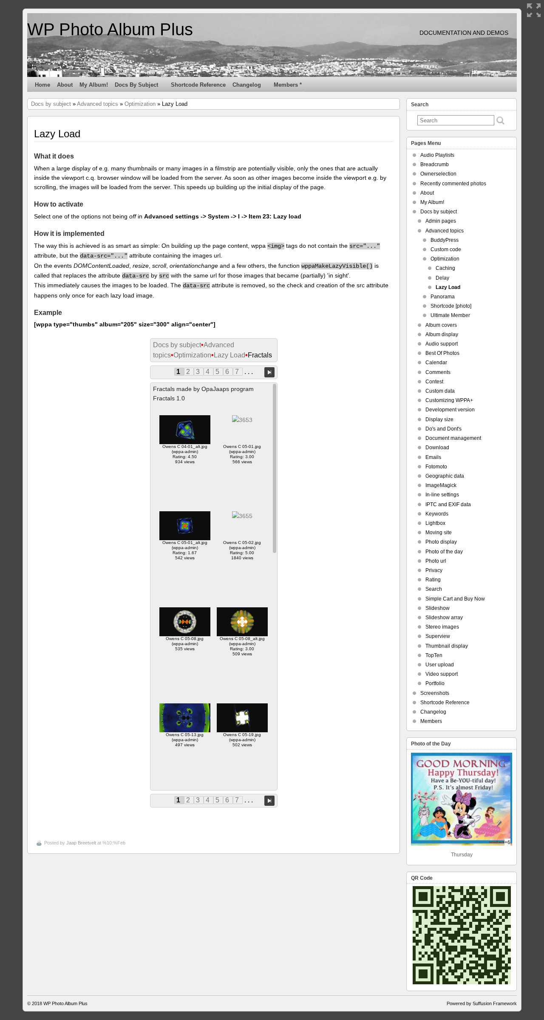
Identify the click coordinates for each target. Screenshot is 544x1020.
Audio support (441, 344)
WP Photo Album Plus (110, 29)
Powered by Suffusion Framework (482, 1003)
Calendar (436, 363)
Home (42, 85)
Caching (445, 268)
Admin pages (440, 221)
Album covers (441, 325)
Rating (433, 580)
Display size (439, 419)
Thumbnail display (446, 646)
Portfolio (435, 683)
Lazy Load (229, 355)
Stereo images (442, 627)
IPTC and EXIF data (448, 504)
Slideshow (437, 608)
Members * (288, 85)
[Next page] (269, 371)
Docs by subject (136, 85)
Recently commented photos (453, 184)
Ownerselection (438, 174)
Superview (437, 636)
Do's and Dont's (443, 429)
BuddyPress (445, 240)
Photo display (441, 542)
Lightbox (435, 523)
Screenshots (434, 693)
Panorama (443, 297)
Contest (434, 382)
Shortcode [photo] (451, 306)
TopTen (433, 655)
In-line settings (442, 495)
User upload (439, 665)
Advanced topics (97, 104)
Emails (433, 457)
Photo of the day (444, 552)
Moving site (438, 533)
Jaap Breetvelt (81, 842)
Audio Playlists (437, 155)
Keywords (436, 514)
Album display (441, 334)
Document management (453, 438)
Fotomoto (436, 467)
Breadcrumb (434, 164)
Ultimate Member (450, 315)
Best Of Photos (442, 353)
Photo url (435, 561)
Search (433, 589)
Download (437, 447)
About (65, 85)
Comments (437, 372)
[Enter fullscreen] (534, 10)
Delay (442, 278)
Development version (450, 410)
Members (431, 721)
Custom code (446, 249)
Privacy (433, 570)
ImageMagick (440, 485)
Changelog (246, 85)
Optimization (140, 104)
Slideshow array (444, 617)
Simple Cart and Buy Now (455, 599)
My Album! (93, 85)
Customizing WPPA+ (449, 400)
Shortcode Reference (198, 85)
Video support (441, 674)
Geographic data (444, 476)
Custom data (440, 391)
